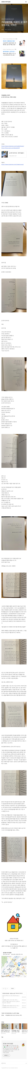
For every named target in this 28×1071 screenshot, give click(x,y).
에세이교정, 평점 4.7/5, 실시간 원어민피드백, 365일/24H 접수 (9, 54)
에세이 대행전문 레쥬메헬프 (9, 41)
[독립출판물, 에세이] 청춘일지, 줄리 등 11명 (10, 1005)
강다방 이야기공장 (5, 2)
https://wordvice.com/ (8, 49)
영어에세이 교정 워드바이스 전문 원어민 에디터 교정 (9, 51)
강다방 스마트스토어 (6, 1068)
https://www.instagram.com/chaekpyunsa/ (12, 164)
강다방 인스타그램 (5, 1065)
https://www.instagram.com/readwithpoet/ (12, 146)
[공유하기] (6, 989)
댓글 (2, 1037)
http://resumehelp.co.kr (9, 38)
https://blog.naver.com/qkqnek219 (10, 148)
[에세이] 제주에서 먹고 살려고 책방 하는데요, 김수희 (10, 996)
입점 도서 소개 (12, 993)
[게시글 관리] (7, 989)
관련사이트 (3, 1063)
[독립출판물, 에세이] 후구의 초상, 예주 (9, 1007)
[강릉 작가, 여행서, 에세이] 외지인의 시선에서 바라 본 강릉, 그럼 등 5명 (11, 1002)
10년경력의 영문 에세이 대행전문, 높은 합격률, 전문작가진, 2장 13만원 (9, 43)
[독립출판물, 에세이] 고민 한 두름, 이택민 (9, 999)
